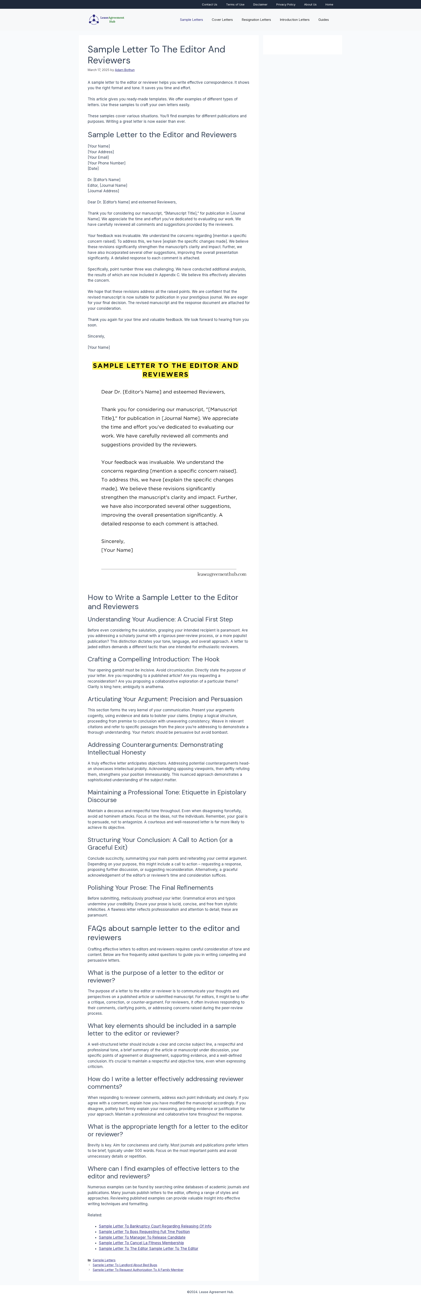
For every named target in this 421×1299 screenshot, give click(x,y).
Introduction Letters (295, 20)
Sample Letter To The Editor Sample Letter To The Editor (148, 1248)
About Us (310, 4)
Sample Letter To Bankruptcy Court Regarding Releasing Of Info (155, 1226)
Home (329, 4)
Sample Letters (191, 20)
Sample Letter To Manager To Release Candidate (142, 1237)
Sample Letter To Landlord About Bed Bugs (125, 1265)
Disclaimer (260, 4)
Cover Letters (222, 20)
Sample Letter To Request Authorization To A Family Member (138, 1270)
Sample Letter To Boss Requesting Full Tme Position (144, 1232)
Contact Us (209, 4)
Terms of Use (235, 4)
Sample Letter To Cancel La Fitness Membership (141, 1243)
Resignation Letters (256, 20)
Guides (323, 20)
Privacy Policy (285, 4)
